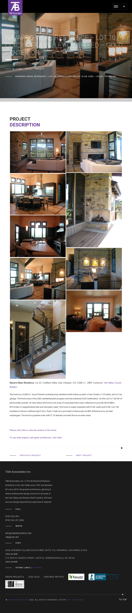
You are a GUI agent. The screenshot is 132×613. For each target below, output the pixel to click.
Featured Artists (54, 577)
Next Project (84, 455)
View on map (11, 554)
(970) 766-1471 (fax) (14, 520)
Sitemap (37, 568)
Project (40, 69)
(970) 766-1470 (12, 516)
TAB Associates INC (18, 600)
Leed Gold (34, 577)
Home (18, 69)
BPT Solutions (75, 600)
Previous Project (30, 455)
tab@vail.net (12, 537)
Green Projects (14, 577)
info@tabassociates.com (18, 533)
